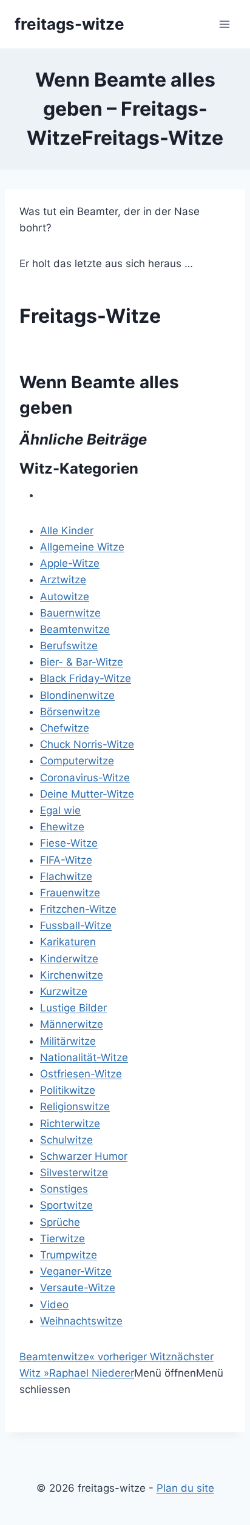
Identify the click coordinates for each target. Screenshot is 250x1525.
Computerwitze (77, 761)
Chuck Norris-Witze (87, 744)
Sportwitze (66, 1205)
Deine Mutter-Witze (87, 794)
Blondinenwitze (77, 695)
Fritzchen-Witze (78, 909)
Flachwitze (66, 876)
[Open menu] (224, 24)
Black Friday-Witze (85, 678)
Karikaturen (68, 942)
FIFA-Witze (66, 860)
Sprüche (60, 1222)
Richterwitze (70, 1123)
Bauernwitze (70, 613)
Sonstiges (64, 1189)
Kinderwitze (69, 959)
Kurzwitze (63, 991)
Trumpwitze (68, 1255)
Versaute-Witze (77, 1288)
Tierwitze (62, 1238)
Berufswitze (69, 646)
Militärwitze (68, 1041)
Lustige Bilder (73, 1008)
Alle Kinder (66, 530)
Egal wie (60, 810)
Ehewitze (62, 827)
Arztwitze (63, 580)
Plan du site (185, 1488)
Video (54, 1304)
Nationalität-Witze (84, 1057)
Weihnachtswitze (81, 1321)
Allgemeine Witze (82, 547)
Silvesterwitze (74, 1172)
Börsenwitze (70, 712)
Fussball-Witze (76, 925)
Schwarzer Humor (83, 1156)
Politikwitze (67, 1090)
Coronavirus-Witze (85, 778)
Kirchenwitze (71, 975)
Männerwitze (71, 1024)
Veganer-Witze (76, 1271)
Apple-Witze (70, 563)
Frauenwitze (70, 893)
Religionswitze (75, 1106)
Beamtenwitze (75, 629)
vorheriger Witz (130, 1357)
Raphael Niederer (91, 1373)
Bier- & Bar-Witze (81, 662)
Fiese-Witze (69, 843)
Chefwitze (64, 728)
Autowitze (64, 596)
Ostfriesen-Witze (81, 1074)
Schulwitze (66, 1140)
